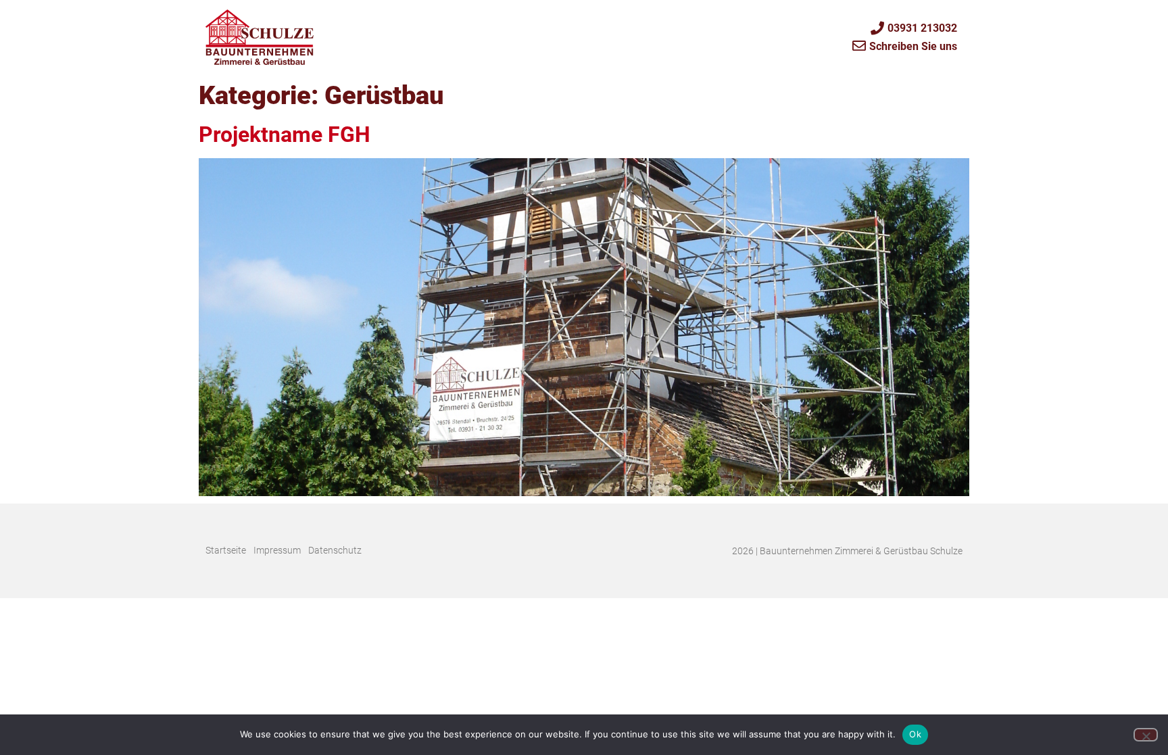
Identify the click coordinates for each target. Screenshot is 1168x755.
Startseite (225, 550)
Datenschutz (335, 550)
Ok (915, 734)
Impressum (277, 550)
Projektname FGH (284, 134)
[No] (1146, 734)
